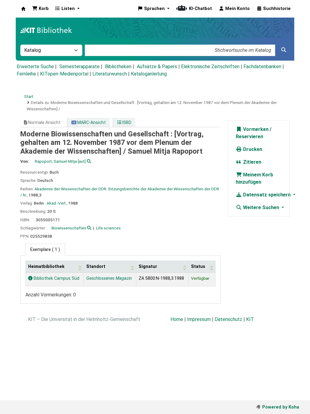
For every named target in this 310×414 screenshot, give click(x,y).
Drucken (252, 149)
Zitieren (251, 162)
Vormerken (255, 129)
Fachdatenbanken (262, 66)
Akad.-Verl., (57, 203)
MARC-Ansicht (91, 122)
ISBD (126, 122)
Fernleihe (26, 74)
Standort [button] (95, 266)
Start (28, 96)
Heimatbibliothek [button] (46, 266)
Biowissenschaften (68, 227)
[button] (40, 9)
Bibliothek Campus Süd (55, 278)
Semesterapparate (79, 66)
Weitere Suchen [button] (261, 207)
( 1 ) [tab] (45, 249)
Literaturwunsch (109, 74)
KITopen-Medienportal (64, 74)
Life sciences (108, 227)
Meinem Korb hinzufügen (254, 178)
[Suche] (284, 50)
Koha (23, 9)
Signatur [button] (148, 266)
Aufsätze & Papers (157, 66)
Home (176, 319)
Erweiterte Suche (35, 66)
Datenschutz (228, 319)
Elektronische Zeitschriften (210, 66)
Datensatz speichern (267, 195)
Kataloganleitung (149, 74)
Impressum (199, 319)
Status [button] (198, 266)
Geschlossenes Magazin (109, 278)
